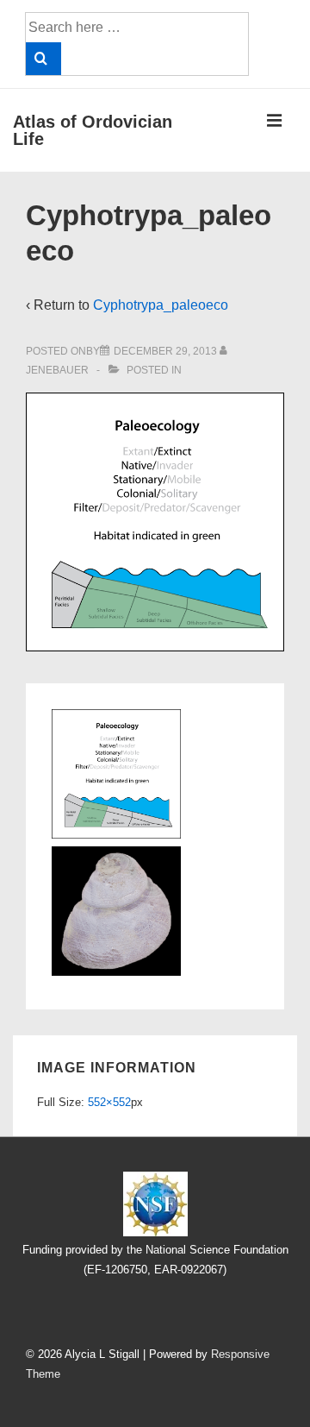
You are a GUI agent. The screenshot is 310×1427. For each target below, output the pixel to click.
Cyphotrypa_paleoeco (160, 305)
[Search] (43, 58)
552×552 (109, 1102)
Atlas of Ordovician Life (92, 130)
